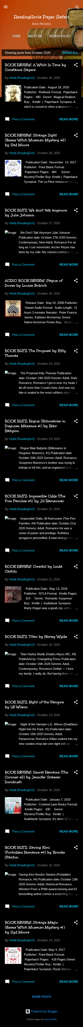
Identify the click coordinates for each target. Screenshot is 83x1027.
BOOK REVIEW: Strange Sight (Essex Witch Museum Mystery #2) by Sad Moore (35, 140)
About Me (35, 36)
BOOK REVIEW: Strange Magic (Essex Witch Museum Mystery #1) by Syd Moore (35, 927)
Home (16, 36)
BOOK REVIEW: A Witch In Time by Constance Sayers (35, 67)
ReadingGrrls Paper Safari (41, 17)
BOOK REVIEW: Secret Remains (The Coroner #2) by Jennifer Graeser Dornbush (36, 777)
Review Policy (60, 36)
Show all (70, 52)
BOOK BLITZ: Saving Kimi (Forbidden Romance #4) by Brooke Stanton (35, 852)
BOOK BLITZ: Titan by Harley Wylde (36, 636)
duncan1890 (51, 1019)
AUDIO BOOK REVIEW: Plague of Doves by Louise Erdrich (33, 283)
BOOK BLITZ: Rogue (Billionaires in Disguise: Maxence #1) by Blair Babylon (35, 426)
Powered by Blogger (44, 1011)
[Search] (77, 8)
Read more (68, 119)
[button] (75, 65)
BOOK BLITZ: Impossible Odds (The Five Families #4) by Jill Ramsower (35, 498)
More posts (41, 996)
